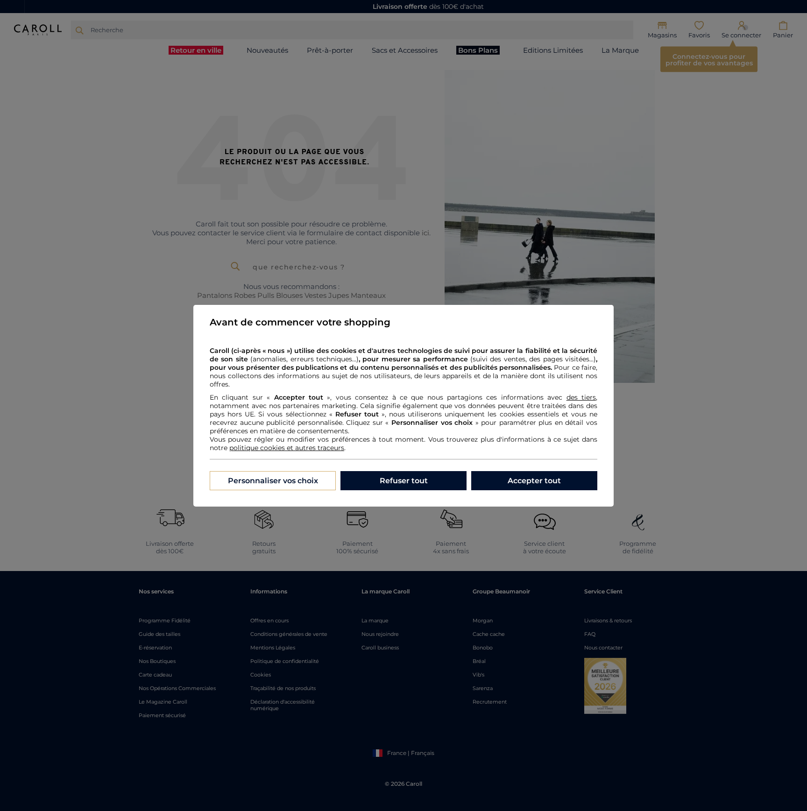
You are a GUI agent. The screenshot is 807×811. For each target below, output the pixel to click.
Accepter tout (534, 480)
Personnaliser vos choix (273, 480)
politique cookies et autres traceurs (286, 448)
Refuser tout (404, 480)
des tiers (581, 397)
